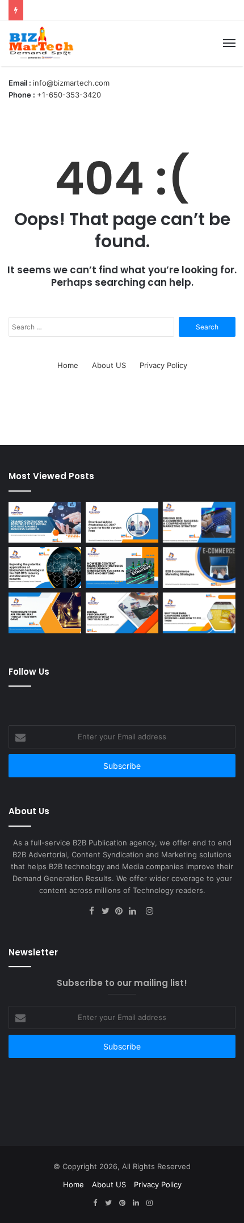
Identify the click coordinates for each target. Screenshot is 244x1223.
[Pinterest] (122, 912)
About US (109, 365)
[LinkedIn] (135, 912)
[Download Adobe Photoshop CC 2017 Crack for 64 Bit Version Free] (122, 522)
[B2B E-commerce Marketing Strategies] (199, 567)
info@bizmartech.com (71, 82)
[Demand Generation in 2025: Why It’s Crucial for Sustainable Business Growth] (45, 522)
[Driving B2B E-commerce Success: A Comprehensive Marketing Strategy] (199, 522)
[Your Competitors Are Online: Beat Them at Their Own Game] (45, 613)
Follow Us (29, 672)
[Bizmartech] (41, 43)
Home (67, 365)
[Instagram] (149, 912)
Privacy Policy (163, 365)
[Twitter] (108, 912)
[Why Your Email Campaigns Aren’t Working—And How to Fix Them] (199, 613)
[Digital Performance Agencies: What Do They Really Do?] (122, 613)
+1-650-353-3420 (69, 94)
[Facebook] (95, 912)
